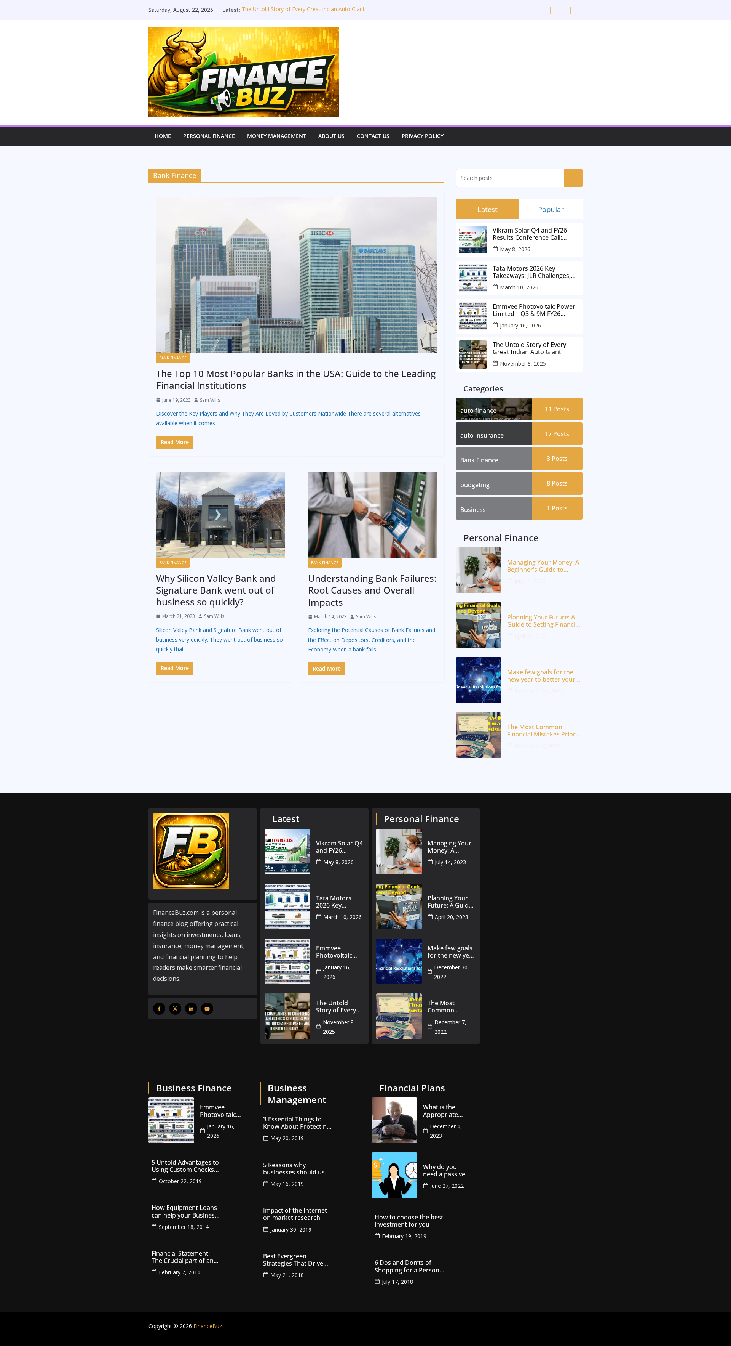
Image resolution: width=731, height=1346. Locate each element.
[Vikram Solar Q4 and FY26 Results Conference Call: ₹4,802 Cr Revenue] (287, 851)
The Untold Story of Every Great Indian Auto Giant (303, 9)
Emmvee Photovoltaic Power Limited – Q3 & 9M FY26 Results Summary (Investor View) (534, 310)
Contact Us (373, 136)
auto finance (478, 410)
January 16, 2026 (520, 325)
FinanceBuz (207, 1326)
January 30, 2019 (290, 1229)
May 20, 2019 (287, 1138)
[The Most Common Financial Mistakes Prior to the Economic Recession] (478, 735)
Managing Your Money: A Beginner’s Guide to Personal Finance (543, 566)
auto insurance (482, 435)
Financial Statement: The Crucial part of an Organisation (183, 1257)
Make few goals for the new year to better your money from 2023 (541, 676)
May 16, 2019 (287, 1183)
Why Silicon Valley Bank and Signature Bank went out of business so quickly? (216, 590)
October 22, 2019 (180, 1181)
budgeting (475, 485)
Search (573, 177)
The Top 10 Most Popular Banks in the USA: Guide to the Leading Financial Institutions (296, 379)
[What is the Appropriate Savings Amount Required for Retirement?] (394, 1120)
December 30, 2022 (538, 691)
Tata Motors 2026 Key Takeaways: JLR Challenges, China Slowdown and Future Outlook (533, 272)
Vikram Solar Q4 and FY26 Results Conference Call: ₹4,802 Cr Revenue (530, 234)
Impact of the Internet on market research (295, 1214)
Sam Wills (210, 400)
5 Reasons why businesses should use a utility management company (295, 1169)
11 (557, 409)
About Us (331, 136)
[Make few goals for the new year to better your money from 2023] (478, 680)
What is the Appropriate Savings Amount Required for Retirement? (446, 1111)
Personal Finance (209, 136)
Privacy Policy (423, 136)
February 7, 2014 (179, 1272)
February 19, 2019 (404, 1236)
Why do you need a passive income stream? (446, 1170)
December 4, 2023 (446, 1131)
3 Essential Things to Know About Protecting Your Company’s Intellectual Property (296, 1123)
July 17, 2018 (397, 1281)
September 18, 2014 (184, 1226)
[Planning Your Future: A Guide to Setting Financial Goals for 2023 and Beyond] (478, 625)
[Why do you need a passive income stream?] (394, 1175)
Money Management (276, 136)
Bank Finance (173, 358)
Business (473, 509)
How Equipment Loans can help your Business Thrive (185, 1211)
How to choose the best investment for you (409, 1221)
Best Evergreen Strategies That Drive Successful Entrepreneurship (293, 1260)
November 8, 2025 (523, 363)
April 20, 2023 (531, 636)
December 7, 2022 (537, 745)
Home (163, 136)
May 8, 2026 (515, 249)
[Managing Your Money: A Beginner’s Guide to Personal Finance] (478, 570)
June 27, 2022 (447, 1185)
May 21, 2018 (287, 1275)
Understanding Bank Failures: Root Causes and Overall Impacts (372, 590)
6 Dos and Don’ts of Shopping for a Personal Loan (409, 1266)
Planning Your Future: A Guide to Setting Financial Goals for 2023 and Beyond (543, 621)
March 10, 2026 (519, 287)
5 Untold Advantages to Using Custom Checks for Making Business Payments (185, 1166)
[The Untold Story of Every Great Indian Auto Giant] (287, 1016)
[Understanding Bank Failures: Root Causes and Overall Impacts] (372, 515)
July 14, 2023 (530, 581)
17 (557, 434)
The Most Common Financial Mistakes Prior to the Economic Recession (541, 731)
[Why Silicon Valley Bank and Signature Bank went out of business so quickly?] (220, 515)
